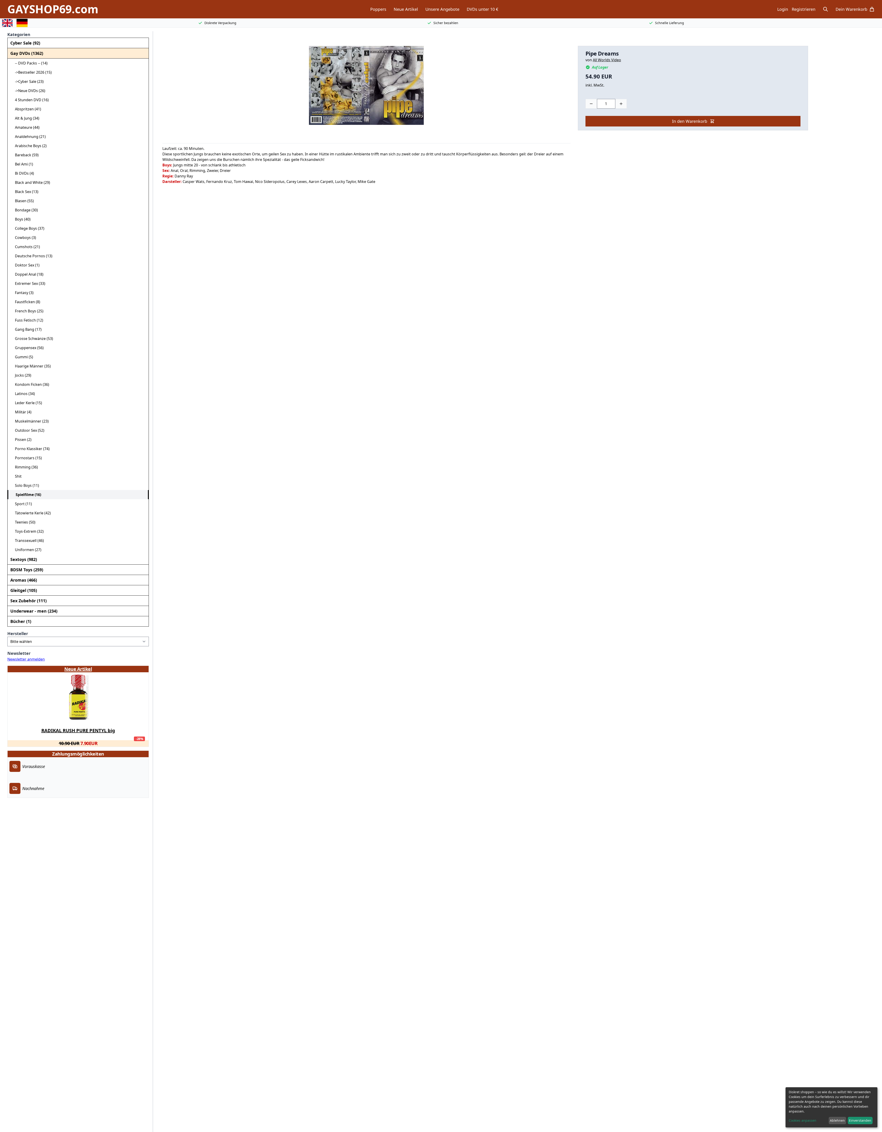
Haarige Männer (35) (31, 366)
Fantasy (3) (22, 292)
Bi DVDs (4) (22, 173)
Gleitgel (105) (23, 590)
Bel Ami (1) (22, 164)
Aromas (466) (23, 580)
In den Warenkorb (689, 121)
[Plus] (621, 104)
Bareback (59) (25, 154)
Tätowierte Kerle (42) (31, 513)
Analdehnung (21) (28, 136)
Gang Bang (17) (26, 329)
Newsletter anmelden (26, 659)
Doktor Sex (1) (25, 265)
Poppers (378, 9)
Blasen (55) (22, 200)
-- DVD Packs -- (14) (29, 63)
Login (782, 9)
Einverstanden (860, 1120)
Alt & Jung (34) (25, 118)
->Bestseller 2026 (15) (31, 72)
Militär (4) (21, 412)
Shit (16, 476)
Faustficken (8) (25, 301)
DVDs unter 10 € (482, 9)
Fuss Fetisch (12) (27, 320)
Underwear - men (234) (33, 611)
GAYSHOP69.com (52, 9)
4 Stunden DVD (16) (30, 99)
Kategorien (18, 34)
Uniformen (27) (26, 549)
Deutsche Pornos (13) (31, 255)
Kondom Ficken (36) (30, 384)
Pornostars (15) (26, 457)
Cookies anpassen (802, 1120)
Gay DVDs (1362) (26, 53)
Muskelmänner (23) (30, 421)
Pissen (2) (21, 439)
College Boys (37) (27, 228)
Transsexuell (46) (27, 540)
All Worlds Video (607, 59)
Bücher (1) (20, 621)
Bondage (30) (24, 210)
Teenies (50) (23, 522)
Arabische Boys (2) (29, 145)
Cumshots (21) (25, 246)
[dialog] (831, 1107)
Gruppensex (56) (27, 347)
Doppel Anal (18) (27, 274)
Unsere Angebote (442, 9)
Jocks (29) (21, 375)
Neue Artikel (406, 9)
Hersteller (17, 633)
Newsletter (19, 653)
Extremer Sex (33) (28, 283)
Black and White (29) (30, 182)
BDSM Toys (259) (26, 569)
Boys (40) (21, 219)
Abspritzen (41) (26, 109)
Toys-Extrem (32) (27, 531)
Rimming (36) (24, 467)
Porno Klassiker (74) (30, 448)
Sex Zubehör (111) (28, 600)
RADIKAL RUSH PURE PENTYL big (78, 730)
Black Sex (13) (24, 191)
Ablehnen (837, 1120)
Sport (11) (21, 503)
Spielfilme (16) (26, 494)
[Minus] (591, 104)
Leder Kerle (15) (26, 402)
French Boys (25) (27, 311)
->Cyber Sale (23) (27, 81)
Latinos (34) (23, 393)
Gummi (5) (22, 356)
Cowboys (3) (23, 237)
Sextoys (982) (23, 559)
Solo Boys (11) (25, 485)
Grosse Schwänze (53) (32, 338)
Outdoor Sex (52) (27, 430)
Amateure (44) (25, 127)
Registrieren (803, 9)
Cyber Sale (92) (25, 43)
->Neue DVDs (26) (28, 90)
